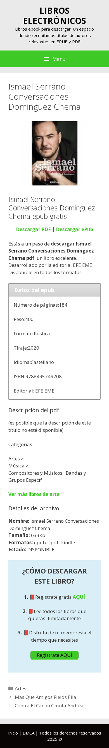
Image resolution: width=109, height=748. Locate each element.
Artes (20, 688)
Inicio (13, 733)
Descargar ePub (74, 229)
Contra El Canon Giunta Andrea (49, 705)
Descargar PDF (33, 229)
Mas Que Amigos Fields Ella (45, 697)
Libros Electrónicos (54, 15)
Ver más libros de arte (34, 494)
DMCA (28, 733)
